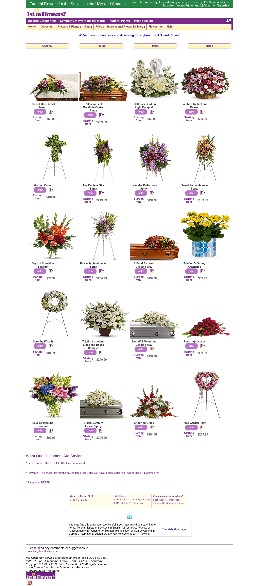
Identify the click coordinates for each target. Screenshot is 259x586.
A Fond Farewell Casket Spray (144, 265)
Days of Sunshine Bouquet (43, 265)
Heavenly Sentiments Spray (93, 265)
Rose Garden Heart (194, 422)
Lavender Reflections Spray (144, 187)
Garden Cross (42, 185)
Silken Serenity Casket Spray (93, 424)
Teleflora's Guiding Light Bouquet (144, 106)
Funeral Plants (119, 20)
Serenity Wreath (43, 341)
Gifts (87, 26)
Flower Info (156, 26)
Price (99, 26)
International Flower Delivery (125, 26)
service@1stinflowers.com (168, 503)
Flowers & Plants (68, 26)
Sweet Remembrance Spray (194, 187)
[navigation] (129, 27)
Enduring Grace (144, 422)
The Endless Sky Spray (93, 187)
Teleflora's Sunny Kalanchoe (194, 265)
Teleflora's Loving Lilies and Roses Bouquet (93, 345)
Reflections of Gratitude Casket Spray (93, 107)
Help (170, 26)
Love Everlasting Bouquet (42, 424)
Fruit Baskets (143, 20)
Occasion (47, 26)
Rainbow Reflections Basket (194, 106)
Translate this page (174, 529)
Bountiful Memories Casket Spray (144, 343)
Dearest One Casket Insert (43, 106)
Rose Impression (194, 341)
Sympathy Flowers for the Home (82, 20)
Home (32, 26)
